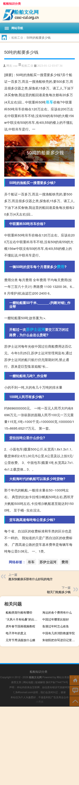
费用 (60, 266)
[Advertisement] (39, 746)
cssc (15, 65)
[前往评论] (74, 690)
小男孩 (39, 701)
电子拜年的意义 (16, 633)
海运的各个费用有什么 (57, 612)
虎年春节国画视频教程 (20, 626)
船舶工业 (17, 37)
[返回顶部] (74, 701)
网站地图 (28, 682)
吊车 (49, 102)
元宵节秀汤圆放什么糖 (20, 640)
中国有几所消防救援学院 (58, 633)
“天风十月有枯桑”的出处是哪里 (23, 619)
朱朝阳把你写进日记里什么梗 (60, 640)
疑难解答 (40, 682)
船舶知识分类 (12, 3)
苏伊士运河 (35, 329)
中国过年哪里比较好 (55, 619)
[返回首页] (74, 680)
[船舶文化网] (39, 15)
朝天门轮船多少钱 (59, 592)
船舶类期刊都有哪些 (19, 612)
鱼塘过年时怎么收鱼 (55, 626)
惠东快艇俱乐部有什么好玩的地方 (30, 579)
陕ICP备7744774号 (57, 682)
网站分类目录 (64, 677)
